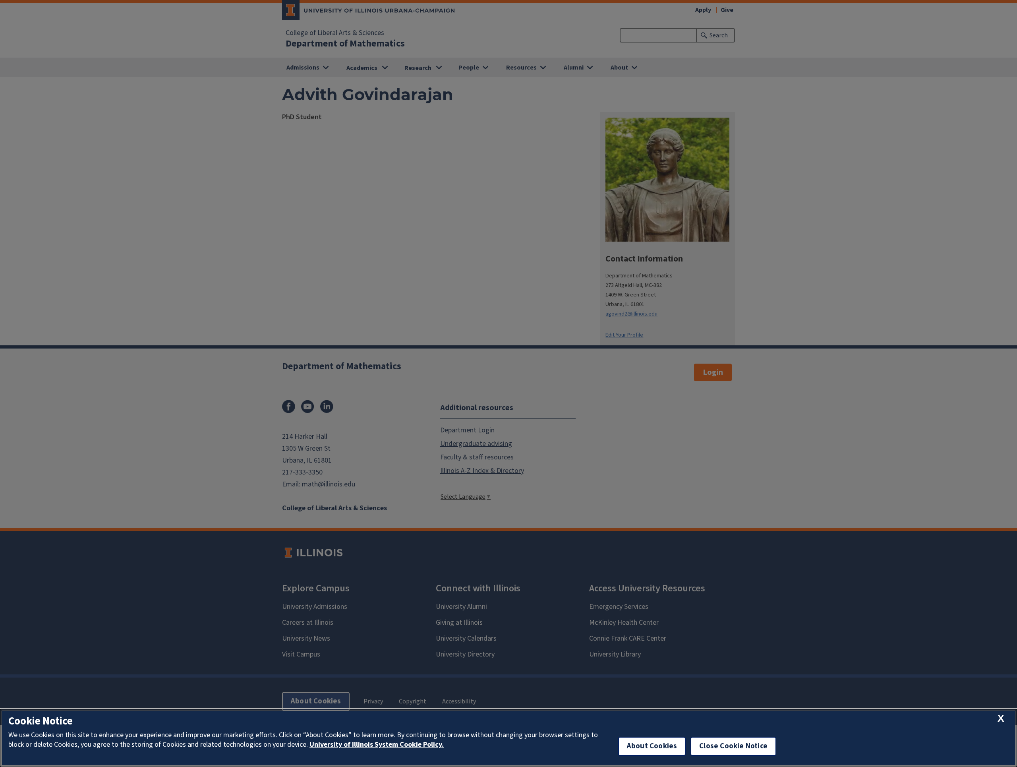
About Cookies (652, 746)
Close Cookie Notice (733, 746)
